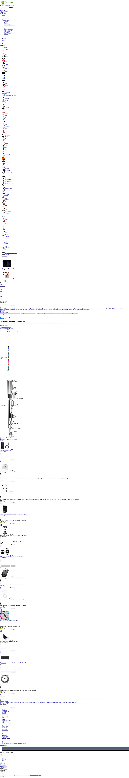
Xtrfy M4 (9, 425)
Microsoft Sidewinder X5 (12, 396)
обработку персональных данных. (35, 775)
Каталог (3, 16)
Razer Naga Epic (11, 410)
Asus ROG (2, 299)
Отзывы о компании (7, 32)
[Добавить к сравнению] (1, 460)
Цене (12, 439)
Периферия (6, 243)
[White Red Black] (8, 369)
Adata (1, 291)
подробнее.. (2, 325)
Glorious (9, 338)
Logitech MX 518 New (12, 392)
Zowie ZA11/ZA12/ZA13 (12, 431)
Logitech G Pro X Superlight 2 (13, 393)
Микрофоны (6, 195)
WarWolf (9, 335)
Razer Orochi (10, 411)
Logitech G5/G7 (10, 384)
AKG (1, 294)
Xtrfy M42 (10, 426)
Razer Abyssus (10, 400)
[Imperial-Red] (8, 359)
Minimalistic (10, 432)
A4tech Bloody (2, 286)
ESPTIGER (10, 337)
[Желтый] (8, 349)
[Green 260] (8, 356)
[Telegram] (2, 318)
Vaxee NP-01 (10, 424)
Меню (3, 40)
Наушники (6, 136)
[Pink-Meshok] (8, 362)
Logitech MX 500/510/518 (12, 391)
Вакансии (6, 34)
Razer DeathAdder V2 (11, 401)
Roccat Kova (10, 419)
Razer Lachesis (10, 408)
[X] (3, 318)
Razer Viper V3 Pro (11, 417)
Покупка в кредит (7, 24)
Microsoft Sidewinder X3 (12, 395)
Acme (1, 289)
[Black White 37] (8, 351)
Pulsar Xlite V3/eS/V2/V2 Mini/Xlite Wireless (15, 398)
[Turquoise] (8, 366)
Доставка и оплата (5, 20)
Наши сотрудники (7, 33)
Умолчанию (9, 439)
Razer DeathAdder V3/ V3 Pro (13, 404)
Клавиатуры (6, 157)
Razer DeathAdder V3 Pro (12, 403)
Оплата (5, 22)
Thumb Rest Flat (11, 436)
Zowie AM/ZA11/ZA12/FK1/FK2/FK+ (14, 428)
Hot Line (9, 332)
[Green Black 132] (8, 358)
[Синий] (8, 348)
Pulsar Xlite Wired (11, 399)
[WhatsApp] (5, 318)
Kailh (9, 339)
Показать (7, 437)
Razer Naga (10, 409)
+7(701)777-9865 (4, 11)
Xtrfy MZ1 (10, 427)
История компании (7, 28)
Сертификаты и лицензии (8, 29)
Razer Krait (10, 407)
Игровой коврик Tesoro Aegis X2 (8, 268)
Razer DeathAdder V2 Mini (12, 402)
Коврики (5, 93)
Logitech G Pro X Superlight (12, 381)
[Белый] (8, 345)
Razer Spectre (10, 412)
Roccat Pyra (10, 420)
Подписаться (12, 707)
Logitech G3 (10, 383)
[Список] (1, 440)
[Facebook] (2, 747)
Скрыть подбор (3, 437)
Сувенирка (6, 214)
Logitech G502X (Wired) (12, 388)
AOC (1, 296)
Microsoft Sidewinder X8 (12, 397)
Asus (1, 298)
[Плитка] (0, 440)
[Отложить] (1, 461)
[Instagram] (2, 749)
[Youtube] (2, 748)
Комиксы (5, 242)
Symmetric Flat (10, 434)
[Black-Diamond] (8, 352)
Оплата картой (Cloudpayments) (9, 25)
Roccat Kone (10, 418)
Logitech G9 (10, 390)
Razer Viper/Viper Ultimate (12, 416)
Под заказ (6, 23)
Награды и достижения (8, 30)
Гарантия (4, 26)
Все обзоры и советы (4, 312)
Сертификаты (6, 254)
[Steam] (2, 750)
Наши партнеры (7, 31)
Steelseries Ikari (10, 422)
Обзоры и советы (5, 18)
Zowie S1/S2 (10, 430)
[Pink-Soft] (8, 363)
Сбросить (11, 437)
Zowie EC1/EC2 (11, 429)
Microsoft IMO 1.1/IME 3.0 (12, 394)
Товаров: (1, 438)
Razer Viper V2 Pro (11, 415)
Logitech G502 (10, 386)
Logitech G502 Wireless (12, 387)
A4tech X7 (2, 287)
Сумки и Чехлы (6, 199)
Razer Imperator (10, 406)
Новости (3, 19)
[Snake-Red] (8, 365)
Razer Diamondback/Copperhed (13, 405)
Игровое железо (6, 247)
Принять (6, 325)
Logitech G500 (10, 385)
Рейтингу (15, 439)
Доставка (6, 21)
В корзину (2, 776)
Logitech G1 (10, 382)
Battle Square (10, 336)
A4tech (1, 284)
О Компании (4, 27)
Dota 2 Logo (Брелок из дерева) (7, 279)
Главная (3, 15)
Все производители (3, 301)
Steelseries (9, 334)
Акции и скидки (5, 17)
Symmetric (10, 433)
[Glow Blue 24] (8, 355)
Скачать (3, 36)
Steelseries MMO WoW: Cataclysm (13, 423)
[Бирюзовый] (8, 370)
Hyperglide (10, 333)
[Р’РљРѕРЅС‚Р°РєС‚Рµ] (1, 318)
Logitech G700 (10, 389)
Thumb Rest (10, 435)
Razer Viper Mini (11, 414)
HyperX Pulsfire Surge (11, 380)
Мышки (5, 47)
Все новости (2, 307)
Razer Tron (10, 413)
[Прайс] (2, 440)
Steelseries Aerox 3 (11, 421)
